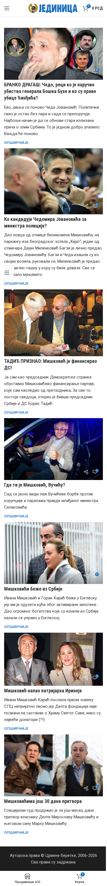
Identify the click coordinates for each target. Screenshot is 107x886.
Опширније (16, 142)
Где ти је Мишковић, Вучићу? (34, 485)
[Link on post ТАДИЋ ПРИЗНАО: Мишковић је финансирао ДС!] (53, 322)
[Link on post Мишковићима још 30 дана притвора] (53, 765)
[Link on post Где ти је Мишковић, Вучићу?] (53, 449)
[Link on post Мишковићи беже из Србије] (53, 553)
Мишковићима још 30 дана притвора (43, 801)
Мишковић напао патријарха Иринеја (43, 690)
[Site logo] (52, 8)
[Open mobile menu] (6, 8)
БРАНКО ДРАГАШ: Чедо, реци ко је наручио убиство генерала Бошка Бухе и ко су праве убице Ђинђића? (50, 91)
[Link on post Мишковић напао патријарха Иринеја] (53, 659)
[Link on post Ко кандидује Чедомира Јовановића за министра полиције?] (53, 181)
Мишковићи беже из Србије (33, 589)
